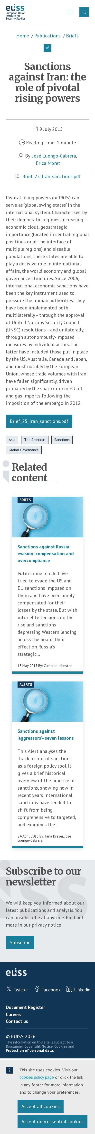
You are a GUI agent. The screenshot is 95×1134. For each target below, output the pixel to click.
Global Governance (24, 450)
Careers (13, 1014)
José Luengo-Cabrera (54, 156)
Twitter (20, 990)
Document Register (25, 1007)
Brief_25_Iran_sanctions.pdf (51, 176)
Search (84, 12)
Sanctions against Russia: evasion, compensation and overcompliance (46, 553)
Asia (12, 439)
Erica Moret (48, 163)
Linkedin (82, 990)
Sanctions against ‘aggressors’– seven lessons (46, 734)
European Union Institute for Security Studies (15, 12)
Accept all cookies (40, 1106)
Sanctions (62, 439)
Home (22, 36)
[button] (47, 48)
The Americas (35, 439)
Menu (68, 12)
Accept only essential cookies (52, 1121)
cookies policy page (36, 1077)
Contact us (17, 1021)
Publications (47, 36)
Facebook (51, 990)
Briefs (72, 36)
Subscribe (20, 942)
